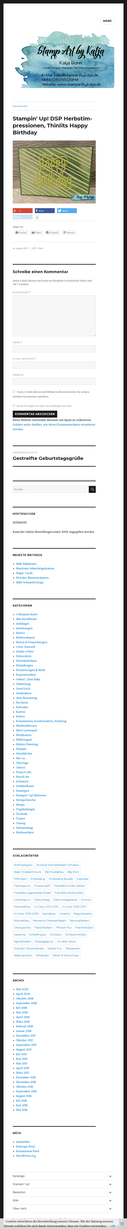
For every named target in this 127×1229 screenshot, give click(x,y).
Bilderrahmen (25, 637)
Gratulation (23, 693)
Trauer (20, 818)
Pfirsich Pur (64, 927)
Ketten (20, 716)
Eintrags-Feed (25, 1146)
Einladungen (24, 665)
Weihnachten (25, 832)
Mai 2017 (21, 1063)
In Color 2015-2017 (74, 906)
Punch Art (22, 776)
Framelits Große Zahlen (69, 885)
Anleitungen (24, 628)
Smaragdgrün (44, 941)
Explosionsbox (26, 674)
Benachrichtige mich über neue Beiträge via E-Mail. (44, 406)
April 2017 (22, 1068)
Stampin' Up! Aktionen (31, 795)
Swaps (20, 804)
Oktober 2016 (24, 1086)
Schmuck (22, 781)
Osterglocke (22, 927)
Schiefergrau (37, 934)
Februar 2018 (24, 1026)
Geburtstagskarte (65, 899)
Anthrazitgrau (23, 865)
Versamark (73, 948)
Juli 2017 (21, 1054)
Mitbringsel (24, 739)
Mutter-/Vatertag (27, 744)
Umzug (20, 823)
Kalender (22, 707)
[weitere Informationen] (37, 217)
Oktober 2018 (24, 998)
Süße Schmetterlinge (30, 582)
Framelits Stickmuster (69, 892)
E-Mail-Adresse (24, 358)
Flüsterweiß (42, 885)
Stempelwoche (26, 800)
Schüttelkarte (25, 786)
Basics (20, 633)
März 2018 (23, 1021)
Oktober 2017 (24, 1040)
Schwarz (56, 934)
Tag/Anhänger (25, 809)
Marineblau (21, 920)
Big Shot (73, 872)
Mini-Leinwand (26, 730)
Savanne (19, 934)
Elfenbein (20, 878)
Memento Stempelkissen (49, 920)
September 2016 (26, 1091)
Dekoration (23, 656)
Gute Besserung (26, 698)
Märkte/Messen (26, 725)
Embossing (38, 878)
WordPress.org (26, 1155)
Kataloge (19, 1176)
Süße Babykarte (26, 563)
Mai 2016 (22, 1110)
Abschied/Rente (26, 619)
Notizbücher (24, 753)
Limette (65, 913)
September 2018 (26, 1003)
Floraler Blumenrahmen (32, 577)
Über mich (20, 1208)
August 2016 (24, 1096)
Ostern (20, 767)
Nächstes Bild (20, 106)
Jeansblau (49, 913)
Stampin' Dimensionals (29, 948)
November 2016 (26, 1082)
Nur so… (21, 758)
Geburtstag (23, 684)
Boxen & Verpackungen (31, 642)
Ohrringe (22, 762)
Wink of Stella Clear (66, 955)
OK (113, 1226)
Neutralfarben (79, 920)
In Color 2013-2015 (46, 906)
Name (17, 342)
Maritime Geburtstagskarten (35, 568)
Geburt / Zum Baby (28, 679)
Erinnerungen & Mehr (30, 670)
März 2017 (22, 1072)
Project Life (23, 772)
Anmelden (23, 1141)
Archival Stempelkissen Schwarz (57, 865)
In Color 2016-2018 (26, 913)
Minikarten (23, 735)
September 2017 (26, 1045)
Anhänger (22, 623)
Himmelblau (22, 906)
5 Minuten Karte (27, 614)
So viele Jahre (66, 941)
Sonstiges (22, 790)
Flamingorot (22, 885)
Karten (20, 711)
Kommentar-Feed (27, 1151)
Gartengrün (22, 899)
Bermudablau (54, 872)
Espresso (82, 878)
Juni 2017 (22, 1058)
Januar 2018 (23, 1031)
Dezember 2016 (26, 1077)
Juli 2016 (21, 1100)
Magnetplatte (83, 913)
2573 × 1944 (37, 248)
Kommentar (22, 292)
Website (18, 375)
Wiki (15, 1200)
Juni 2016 (22, 1105)
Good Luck (23, 688)
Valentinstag (24, 827)
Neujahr (21, 749)
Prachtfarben (84, 927)
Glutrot (86, 899)
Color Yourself (25, 646)
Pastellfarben (43, 927)
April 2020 (23, 993)
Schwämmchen (75, 934)
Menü (107, 21)
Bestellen (19, 1192)
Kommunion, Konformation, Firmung (41, 721)
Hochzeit (22, 702)
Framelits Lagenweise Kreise (32, 892)
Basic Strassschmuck (27, 872)
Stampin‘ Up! (21, 1184)
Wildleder (42, 955)
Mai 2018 (22, 1012)
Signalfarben (22, 941)
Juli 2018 (21, 1007)
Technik (21, 814)
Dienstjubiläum (26, 660)
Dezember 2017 (26, 1035)
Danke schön (25, 651)
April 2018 (23, 1017)
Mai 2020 (22, 989)
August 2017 (24, 1049)
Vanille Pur (54, 948)
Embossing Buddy (61, 878)
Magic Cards (24, 573)
